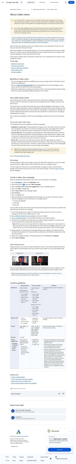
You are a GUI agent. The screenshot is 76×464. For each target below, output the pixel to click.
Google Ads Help (12, 2)
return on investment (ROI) (25, 85)
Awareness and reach (38, 9)
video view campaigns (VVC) (37, 39)
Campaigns (18, 182)
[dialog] (59, 440)
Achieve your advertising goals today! (19, 436)
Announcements (54, 2)
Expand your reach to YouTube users (21, 381)
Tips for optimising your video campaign (22, 379)
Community (42, 2)
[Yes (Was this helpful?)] (59, 394)
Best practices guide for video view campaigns (24, 383)
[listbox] (62, 458)
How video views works (17, 66)
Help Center (31, 2)
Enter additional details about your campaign (24, 216)
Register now (14, 446)
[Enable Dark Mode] (50, 458)
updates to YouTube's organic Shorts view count (33, 149)
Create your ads (16, 230)
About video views (52, 9)
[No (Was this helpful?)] (63, 394)
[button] (2, 2)
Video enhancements (17, 70)
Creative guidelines (16, 72)
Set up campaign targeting (19, 218)
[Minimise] (70, 430)
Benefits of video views (17, 64)
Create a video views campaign (19, 68)
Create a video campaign (18, 377)
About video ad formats (23, 156)
